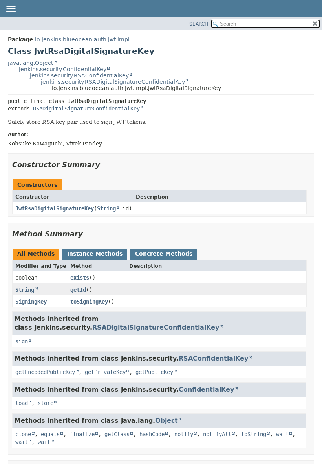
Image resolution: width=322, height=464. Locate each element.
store (45, 403)
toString (253, 434)
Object (166, 420)
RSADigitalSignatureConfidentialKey (86, 108)
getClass (117, 434)
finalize (82, 434)
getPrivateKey (105, 372)
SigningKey (31, 301)
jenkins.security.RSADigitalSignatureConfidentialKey (113, 82)
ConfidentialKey (206, 389)
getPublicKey (154, 372)
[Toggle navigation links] (10, 9)
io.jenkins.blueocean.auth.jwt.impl (82, 39)
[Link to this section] (105, 164)
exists (79, 277)
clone (23, 434)
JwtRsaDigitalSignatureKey (54, 208)
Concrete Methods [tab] (163, 253)
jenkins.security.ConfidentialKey (62, 69)
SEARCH (198, 24)
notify (183, 434)
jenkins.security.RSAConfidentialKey (79, 75)
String (106, 208)
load (21, 403)
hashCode (152, 434)
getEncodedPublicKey (45, 372)
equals (50, 434)
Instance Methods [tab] (95, 253)
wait (282, 434)
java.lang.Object (30, 63)
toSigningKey (89, 301)
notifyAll (217, 434)
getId (78, 290)
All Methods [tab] (36, 253)
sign (21, 341)
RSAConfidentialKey (213, 358)
